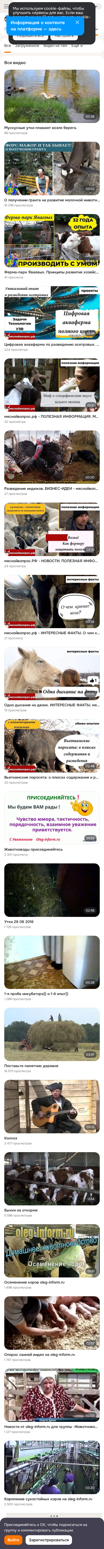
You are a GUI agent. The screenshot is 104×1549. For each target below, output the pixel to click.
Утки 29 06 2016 (19, 921)
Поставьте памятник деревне (31, 1065)
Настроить (64, 35)
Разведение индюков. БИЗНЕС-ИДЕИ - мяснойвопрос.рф (52, 488)
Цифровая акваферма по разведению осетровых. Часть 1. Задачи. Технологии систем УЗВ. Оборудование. (52, 344)
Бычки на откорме (21, 1210)
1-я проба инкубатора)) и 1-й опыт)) (36, 993)
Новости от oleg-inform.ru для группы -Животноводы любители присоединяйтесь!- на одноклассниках (52, 1426)
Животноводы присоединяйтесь (33, 849)
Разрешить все (30, 35)
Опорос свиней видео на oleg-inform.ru (39, 1354)
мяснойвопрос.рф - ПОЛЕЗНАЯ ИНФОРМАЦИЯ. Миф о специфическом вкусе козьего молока (52, 416)
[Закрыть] (77, 23)
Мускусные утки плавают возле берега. (40, 127)
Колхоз (10, 1138)
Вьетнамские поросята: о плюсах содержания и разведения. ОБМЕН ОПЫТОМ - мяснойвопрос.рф (52, 777)
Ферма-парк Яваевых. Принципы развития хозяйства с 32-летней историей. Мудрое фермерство (52, 272)
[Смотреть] (52, 96)
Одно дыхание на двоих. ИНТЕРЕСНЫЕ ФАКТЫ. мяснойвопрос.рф (52, 705)
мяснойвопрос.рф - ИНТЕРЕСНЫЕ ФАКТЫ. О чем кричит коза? (52, 633)
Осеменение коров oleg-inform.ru (34, 1282)
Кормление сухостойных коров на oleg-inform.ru (48, 1499)
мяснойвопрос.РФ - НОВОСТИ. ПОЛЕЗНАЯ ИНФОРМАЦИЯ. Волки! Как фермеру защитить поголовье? (52, 560)
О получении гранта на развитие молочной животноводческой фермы (52, 200)
